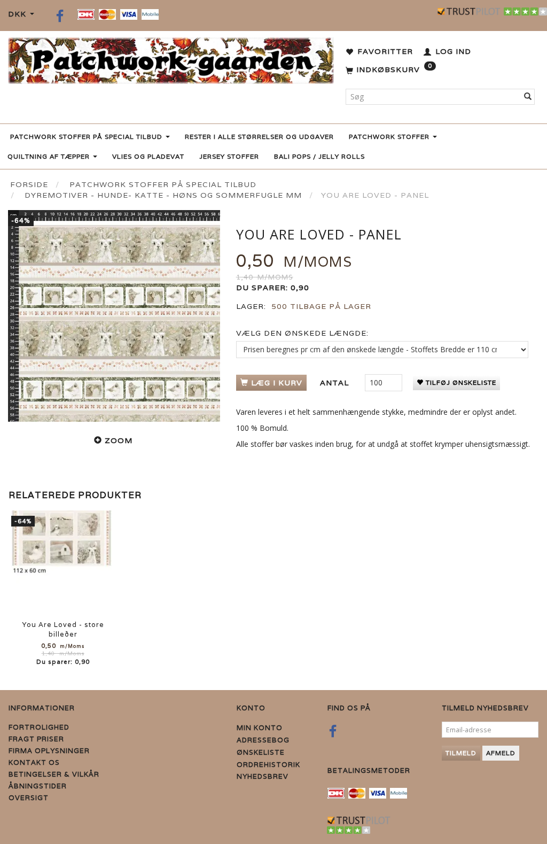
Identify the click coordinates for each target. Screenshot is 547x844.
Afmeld (500, 753)
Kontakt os (34, 762)
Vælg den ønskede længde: (302, 333)
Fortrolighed (39, 727)
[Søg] (528, 96)
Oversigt (29, 797)
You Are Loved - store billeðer (63, 629)
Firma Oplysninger (49, 750)
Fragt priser (36, 739)
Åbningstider (38, 786)
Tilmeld (461, 753)
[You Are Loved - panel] (114, 316)
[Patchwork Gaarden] (171, 58)
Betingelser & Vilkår (54, 774)
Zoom (118, 440)
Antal (335, 383)
